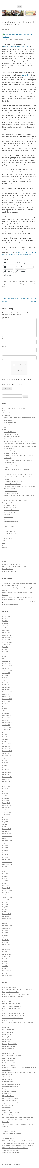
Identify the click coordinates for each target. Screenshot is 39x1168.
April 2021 (5, 767)
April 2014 (5, 966)
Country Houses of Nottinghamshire (13, 1015)
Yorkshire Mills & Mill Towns (10, 1150)
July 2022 (5, 732)
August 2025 (6, 644)
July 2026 (5, 618)
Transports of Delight (19, 284)
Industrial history (7, 1082)
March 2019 (5, 826)
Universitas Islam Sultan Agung (11, 592)
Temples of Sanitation (11, 493)
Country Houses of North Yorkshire (12, 1008)
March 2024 (5, 685)
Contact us (5, 550)
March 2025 (5, 656)
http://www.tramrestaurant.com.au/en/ (16, 47)
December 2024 (7, 663)
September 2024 (7, 670)
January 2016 (6, 916)
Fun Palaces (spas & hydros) (10, 1063)
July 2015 (5, 930)
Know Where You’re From (11, 510)
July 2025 (5, 647)
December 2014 (7, 947)
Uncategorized (6, 1136)
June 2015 (5, 933)
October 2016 (6, 895)
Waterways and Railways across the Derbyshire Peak (19, 441)
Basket (4, 545)
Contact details (8, 538)
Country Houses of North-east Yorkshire (14, 1011)
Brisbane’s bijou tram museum (11, 564)
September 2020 (7, 784)
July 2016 (5, 902)
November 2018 (7, 836)
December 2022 (7, 720)
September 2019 (7, 812)
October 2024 (6, 668)
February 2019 (6, 829)
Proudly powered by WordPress (11, 1164)
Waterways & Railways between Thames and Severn (17, 1145)
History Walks (6, 413)
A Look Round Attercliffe (11, 434)
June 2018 (5, 848)
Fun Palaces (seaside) (8, 1060)
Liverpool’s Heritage (9, 451)
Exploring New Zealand (9, 1046)
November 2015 (7, 921)
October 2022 (6, 725)
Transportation (8, 517)
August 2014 (6, 956)
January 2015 (6, 944)
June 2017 (5, 876)
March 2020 (5, 798)
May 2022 (5, 737)
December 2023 (7, 692)
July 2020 (5, 789)
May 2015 (5, 935)
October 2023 (6, 696)
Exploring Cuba (6, 1034)
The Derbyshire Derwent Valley (13, 439)
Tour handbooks (9, 425)
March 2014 (5, 968)
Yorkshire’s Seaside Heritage (13, 484)
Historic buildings (10, 526)
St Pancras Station (9, 448)
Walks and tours (9, 536)
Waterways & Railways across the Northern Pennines (18, 1143)
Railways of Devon (7, 1105)
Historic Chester (7, 1074)
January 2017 (6, 888)
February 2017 (6, 885)
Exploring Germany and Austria (11, 1037)
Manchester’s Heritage (10, 453)
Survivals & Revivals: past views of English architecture (18, 1117)
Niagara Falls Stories (8, 1096)
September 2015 (7, 926)
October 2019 (6, 810)
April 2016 (5, 909)
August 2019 (6, 815)
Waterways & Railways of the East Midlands (15, 1148)
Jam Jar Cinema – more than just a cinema (14, 566)
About (4, 540)
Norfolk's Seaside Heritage (10, 1098)
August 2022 (6, 729)
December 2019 (7, 805)
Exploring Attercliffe (8, 1025)
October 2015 (6, 923)
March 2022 (5, 741)
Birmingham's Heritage (9, 987)
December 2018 (7, 833)
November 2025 (7, 637)
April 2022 (5, 739)
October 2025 (6, 640)
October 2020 (6, 781)
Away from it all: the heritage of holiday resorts (18, 474)
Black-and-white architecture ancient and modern (17, 989)
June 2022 (5, 734)
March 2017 (5, 883)
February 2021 (6, 772)
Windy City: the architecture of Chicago (15, 500)
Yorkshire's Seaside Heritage (10, 1152)
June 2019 (5, 819)
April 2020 (5, 796)
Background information (11, 522)
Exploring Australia (22, 281)
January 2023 (6, 718)
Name (5, 339)
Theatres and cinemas (11, 533)
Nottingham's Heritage (9, 1100)
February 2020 (6, 800)
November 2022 (7, 722)
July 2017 (5, 874)
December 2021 (7, 748)
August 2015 (6, 928)
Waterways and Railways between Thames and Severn (20, 446)
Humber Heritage (7, 1079)
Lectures (5, 429)
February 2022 (6, 744)
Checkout (5, 548)
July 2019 (5, 817)
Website (5, 354)
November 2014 (7, 949)
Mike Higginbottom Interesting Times (13, 408)
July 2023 (5, 703)
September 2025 (7, 642)
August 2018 (6, 843)
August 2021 (6, 758)
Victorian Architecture (8, 1138)
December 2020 (7, 777)
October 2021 (6, 753)
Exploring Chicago (7, 1032)
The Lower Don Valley (10, 512)
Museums (8, 529)
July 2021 (5, 760)
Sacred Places (6, 1110)
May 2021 (5, 765)
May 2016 (5, 907)
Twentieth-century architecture (11, 1134)
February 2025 (6, 659)
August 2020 (6, 786)
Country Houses (7, 1001)
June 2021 (5, 763)
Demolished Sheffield (10, 422)
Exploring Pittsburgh (8, 1048)
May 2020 (5, 793)
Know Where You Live (10, 507)
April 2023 (5, 711)
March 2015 (5, 940)
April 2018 (5, 852)
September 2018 (7, 841)
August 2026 (6, 616)
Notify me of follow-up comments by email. (16, 379)
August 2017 (6, 871)
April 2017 (5, 881)
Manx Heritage (6, 1093)
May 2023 (5, 708)
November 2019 (7, 807)
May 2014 (5, 963)
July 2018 (5, 845)
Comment (6, 317)
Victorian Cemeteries (11, 491)
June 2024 (5, 677)
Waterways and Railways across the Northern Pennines (20, 444)
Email (4, 347)
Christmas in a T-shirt (8, 999)
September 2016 (7, 897)
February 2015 (6, 942)
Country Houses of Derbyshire (11, 1004)
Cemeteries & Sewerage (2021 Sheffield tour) (15, 994)
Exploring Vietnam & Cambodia (11, 1056)
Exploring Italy (6, 1039)
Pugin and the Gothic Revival (10, 1103)
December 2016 (7, 890)
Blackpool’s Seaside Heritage (13, 481)
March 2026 (5, 628)
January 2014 (6, 973)
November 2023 (7, 694)
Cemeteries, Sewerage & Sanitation (12, 996)
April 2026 (5, 625)
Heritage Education (8, 503)
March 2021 (5, 770)
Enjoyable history (7, 569)
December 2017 (7, 862)
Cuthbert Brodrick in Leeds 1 (10, 585)
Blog (3, 410)
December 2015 (7, 918)
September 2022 (7, 727)
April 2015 (5, 937)
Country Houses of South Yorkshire (12, 1018)
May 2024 (5, 680)
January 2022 (6, 746)
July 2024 (5, 675)
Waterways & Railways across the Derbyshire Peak (17, 1141)
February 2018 (6, 857)
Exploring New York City (9, 1044)
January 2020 (6, 803)
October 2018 (6, 838)
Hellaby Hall (6, 562)
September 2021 (7, 755)
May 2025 (5, 651)
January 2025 (6, 661)
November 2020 (7, 779)
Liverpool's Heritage (8, 1089)
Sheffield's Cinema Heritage (10, 1112)
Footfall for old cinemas (9, 571)
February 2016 (6, 914)
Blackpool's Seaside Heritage (10, 992)
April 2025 (5, 654)
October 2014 (6, 952)
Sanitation (7, 514)
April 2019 (5, 824)
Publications (6, 415)
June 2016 (5, 904)
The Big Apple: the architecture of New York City (18, 498)
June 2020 (5, 791)
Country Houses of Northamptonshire (13, 1013)
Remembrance (6, 1108)
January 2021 (6, 774)
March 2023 (5, 713)
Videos (4, 427)
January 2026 (6, 633)
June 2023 (5, 706)
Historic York (6, 1077)
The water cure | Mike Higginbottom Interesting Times (18, 583)
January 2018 (6, 859)
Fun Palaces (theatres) (9, 1065)
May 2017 (5, 878)
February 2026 (6, 630)
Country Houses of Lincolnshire (11, 1006)
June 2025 (5, 649)
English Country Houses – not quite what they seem (19, 496)
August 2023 (6, 701)
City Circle (25, 75)
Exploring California (8, 1030)
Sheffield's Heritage (8, 1115)
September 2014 (7, 954)
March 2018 (5, 855)
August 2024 (6, 673)
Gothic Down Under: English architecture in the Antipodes (19, 1072)
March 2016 (5, 911)
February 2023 (6, 715)
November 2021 (7, 751)
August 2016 (6, 900)
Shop (4, 543)
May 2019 (5, 822)
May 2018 (5, 850)
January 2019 (6, 831)
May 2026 (5, 623)
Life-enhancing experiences (10, 1086)
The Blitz (6, 519)
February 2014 (6, 970)
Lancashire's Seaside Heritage (11, 1084)
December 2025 (7, 635)
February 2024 (6, 687)
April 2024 (5, 682)
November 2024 (7, 666)
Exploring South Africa (9, 1053)
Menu (19, 6)
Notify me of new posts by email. (13, 384)
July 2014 (5, 959)
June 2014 (5, 961)
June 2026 (5, 621)
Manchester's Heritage (9, 1091)
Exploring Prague (7, 1051)
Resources (7, 524)
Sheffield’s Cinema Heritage (12, 436)
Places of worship (10, 531)
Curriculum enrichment (10, 505)
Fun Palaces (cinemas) (8, 1058)
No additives (6, 590)
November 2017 (7, 864)
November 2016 (7, 893)
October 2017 (6, 867)
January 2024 (6, 689)
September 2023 (7, 699)
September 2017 (7, 869)
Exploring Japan (7, 1041)
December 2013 (7, 975)
